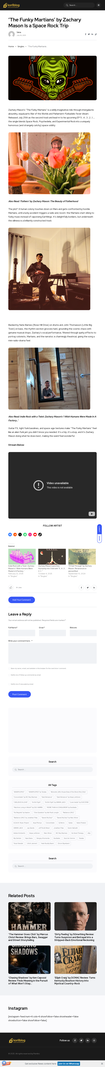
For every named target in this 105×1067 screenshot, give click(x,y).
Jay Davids (30, 828)
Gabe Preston (81, 823)
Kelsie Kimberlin (19, 833)
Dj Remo (62, 823)
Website (73, 627)
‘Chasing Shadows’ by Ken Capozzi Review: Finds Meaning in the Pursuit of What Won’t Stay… (28, 980)
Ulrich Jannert (32, 843)
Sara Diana (29, 838)
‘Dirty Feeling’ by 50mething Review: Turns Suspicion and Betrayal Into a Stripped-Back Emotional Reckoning (74, 937)
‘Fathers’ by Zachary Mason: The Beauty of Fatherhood (49, 201)
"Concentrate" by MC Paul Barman (25, 797)
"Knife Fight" (36, 802)
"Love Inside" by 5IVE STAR (79, 802)
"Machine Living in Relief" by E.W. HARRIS (28, 807)
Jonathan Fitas (59, 828)
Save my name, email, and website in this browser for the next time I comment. (38, 668)
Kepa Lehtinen (34, 833)
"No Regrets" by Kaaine (22, 812)
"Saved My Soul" (47, 818)
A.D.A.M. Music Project (21, 823)
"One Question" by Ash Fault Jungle (46, 812)
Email (42, 627)
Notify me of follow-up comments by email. (26, 675)
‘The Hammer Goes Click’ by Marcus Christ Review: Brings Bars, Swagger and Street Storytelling (28, 937)
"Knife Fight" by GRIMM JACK (55, 802)
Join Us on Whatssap (69, 1063)
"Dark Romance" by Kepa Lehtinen (68, 797)
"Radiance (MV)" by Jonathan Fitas (25, 818)
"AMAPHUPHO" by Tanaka (37, 792)
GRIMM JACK (18, 828)
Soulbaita (57, 838)
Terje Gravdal (18, 843)
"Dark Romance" (46, 797)
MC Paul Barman (61, 833)
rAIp (89, 833)
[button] (52, 1063)
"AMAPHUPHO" (19, 792)
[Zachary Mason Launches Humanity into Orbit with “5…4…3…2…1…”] (52, 556)
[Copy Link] (96, 34)
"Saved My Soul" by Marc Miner (67, 818)
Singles (21, 46)
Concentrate (50, 823)
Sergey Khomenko (43, 838)
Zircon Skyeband (63, 843)
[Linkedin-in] (87, 1040)
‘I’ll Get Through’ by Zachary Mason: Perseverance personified (80, 568)
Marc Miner (48, 833)
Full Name (12, 627)
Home (11, 46)
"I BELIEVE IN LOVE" (21, 802)
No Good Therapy (77, 833)
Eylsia (70, 823)
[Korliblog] (12, 5)
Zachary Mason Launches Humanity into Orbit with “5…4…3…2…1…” (52, 568)
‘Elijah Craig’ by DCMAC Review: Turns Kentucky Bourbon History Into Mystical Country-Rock (74, 980)
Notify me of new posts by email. (22, 684)
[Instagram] (94, 1040)
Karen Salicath (73, 828)
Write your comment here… (20, 641)
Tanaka (81, 838)
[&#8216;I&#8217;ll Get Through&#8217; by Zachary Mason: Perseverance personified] (82, 556)
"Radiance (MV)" (68, 812)
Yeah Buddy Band (47, 843)
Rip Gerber (17, 838)
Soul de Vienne (69, 838)
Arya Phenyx (37, 823)
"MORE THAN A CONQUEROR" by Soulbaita (61, 807)
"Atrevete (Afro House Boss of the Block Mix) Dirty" (68, 792)
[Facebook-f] (74, 1040)
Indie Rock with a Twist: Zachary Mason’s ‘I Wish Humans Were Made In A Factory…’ (21, 568)
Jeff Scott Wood (44, 828)
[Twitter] (81, 1040)
